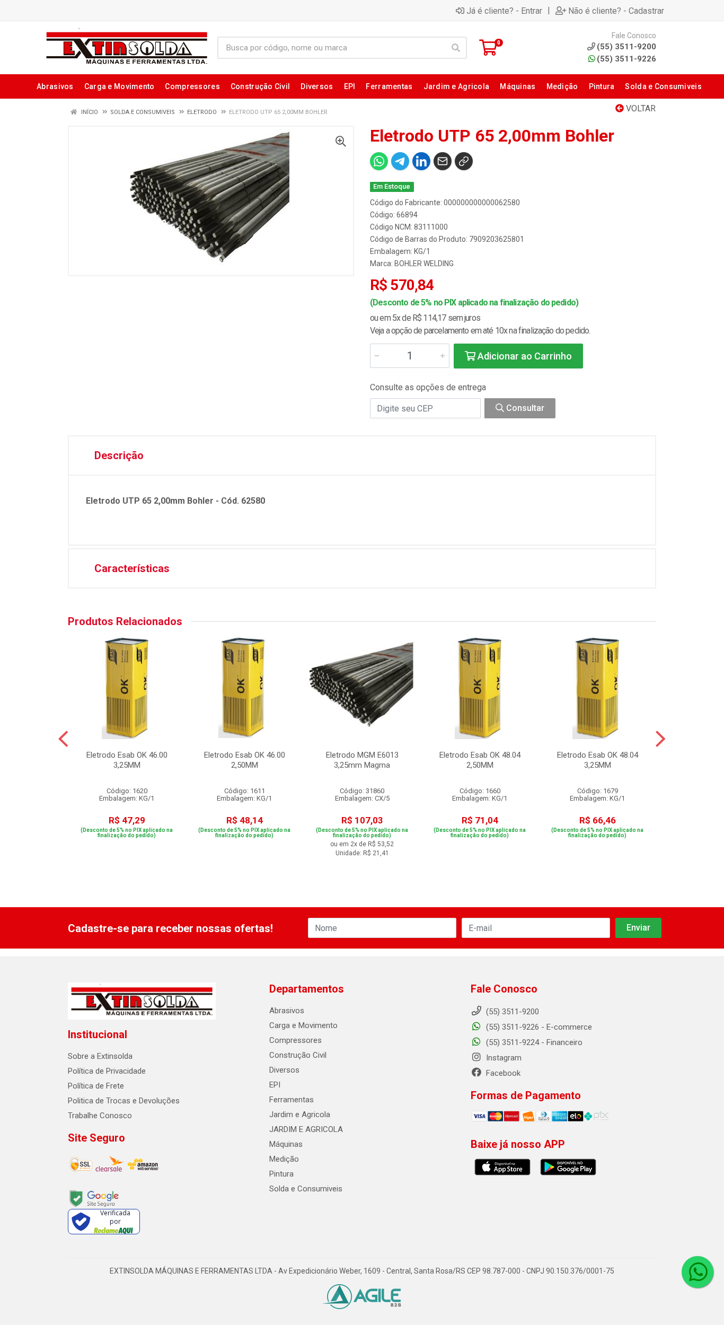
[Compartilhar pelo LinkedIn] (421, 161)
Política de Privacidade (107, 1071)
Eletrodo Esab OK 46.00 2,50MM (244, 760)
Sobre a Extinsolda (100, 1056)
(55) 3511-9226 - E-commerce (538, 1027)
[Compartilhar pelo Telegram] (400, 161)
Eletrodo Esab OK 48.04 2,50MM (479, 760)
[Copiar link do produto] (464, 161)
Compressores (295, 1040)
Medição (284, 1159)
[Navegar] (63, 739)
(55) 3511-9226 (626, 59)
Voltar (640, 108)
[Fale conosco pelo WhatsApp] (697, 1272)
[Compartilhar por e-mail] (443, 161)
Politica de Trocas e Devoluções (124, 1100)
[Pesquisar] (456, 48)
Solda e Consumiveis (305, 1189)
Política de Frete (96, 1086)
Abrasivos (286, 1010)
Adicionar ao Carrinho (523, 356)
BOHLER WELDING (424, 263)
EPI (274, 1085)
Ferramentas (291, 1099)
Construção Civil (297, 1055)
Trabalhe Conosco (100, 1115)
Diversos (284, 1070)
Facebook (502, 1073)
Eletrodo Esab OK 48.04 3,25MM (597, 760)
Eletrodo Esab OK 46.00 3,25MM (126, 760)
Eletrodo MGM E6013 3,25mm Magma (362, 760)
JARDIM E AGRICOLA (306, 1129)
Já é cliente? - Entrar (504, 10)
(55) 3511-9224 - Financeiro (533, 1042)
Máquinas (286, 1144)
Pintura (281, 1174)
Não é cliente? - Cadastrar (616, 10)
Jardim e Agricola (299, 1114)
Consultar (524, 408)
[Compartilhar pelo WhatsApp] (379, 161)
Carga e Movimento (303, 1025)
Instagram (503, 1058)
